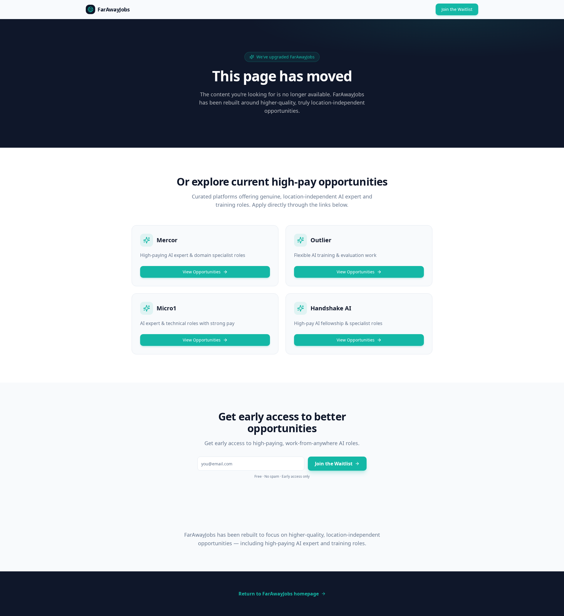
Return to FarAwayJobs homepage (279, 593)
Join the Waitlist (457, 9)
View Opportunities (202, 272)
